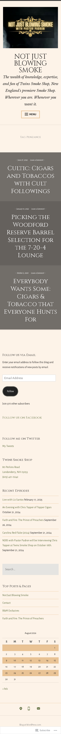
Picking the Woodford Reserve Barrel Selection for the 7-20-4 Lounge (30, 236)
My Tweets (8, 446)
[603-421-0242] (29, 709)
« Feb (5, 689)
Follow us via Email (19, 355)
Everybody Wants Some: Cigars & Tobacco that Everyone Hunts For (30, 300)
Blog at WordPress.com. (30, 725)
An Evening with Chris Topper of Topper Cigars (27, 507)
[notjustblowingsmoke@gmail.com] (38, 709)
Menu (32, 114)
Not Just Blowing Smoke (15, 595)
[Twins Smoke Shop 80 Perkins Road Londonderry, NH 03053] (21, 709)
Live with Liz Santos (13, 499)
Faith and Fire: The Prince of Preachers (23, 520)
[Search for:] (30, 569)
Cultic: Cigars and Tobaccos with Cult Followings (30, 179)
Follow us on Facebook (22, 418)
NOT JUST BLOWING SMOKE (30, 63)
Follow (10, 391)
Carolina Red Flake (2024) (16, 532)
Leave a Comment (36, 160)
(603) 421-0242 (10, 477)
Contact (6, 602)
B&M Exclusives (10, 610)
